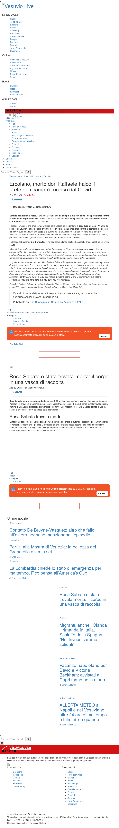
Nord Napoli (17, 152)
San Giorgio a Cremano (22, 135)
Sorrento (14, 45)
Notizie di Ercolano (43, 176)
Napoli (13, 18)
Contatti (18, 116)
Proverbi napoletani (19, 74)
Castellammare (17, 36)
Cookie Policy (19, 786)
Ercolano (14, 24)
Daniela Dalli (29, 195)
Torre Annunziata (18, 47)
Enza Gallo (17, 556)
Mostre (13, 88)
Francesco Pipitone (20, 578)
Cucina (13, 106)
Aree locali (10, 120)
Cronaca (17, 318)
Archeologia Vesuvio (19, 59)
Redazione (18, 774)
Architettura (15, 62)
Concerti (14, 85)
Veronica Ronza (69, 684)
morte (41, 312)
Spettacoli (14, 91)
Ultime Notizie (19, 324)
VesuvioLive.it (15, 176)
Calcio (13, 103)
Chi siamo (17, 771)
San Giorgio (15, 30)
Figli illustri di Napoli (19, 68)
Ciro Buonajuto (38, 302)
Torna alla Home (59, 354)
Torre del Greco (17, 21)
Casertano (15, 50)
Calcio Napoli (12, 167)
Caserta (15, 155)
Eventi (8, 164)
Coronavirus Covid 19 (28, 312)
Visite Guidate (16, 94)
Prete (46, 312)
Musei (13, 71)
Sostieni (18, 113)
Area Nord (15, 33)
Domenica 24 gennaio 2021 (67, 302)
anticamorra (12, 312)
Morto (12, 475)
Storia (13, 77)
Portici (13, 27)
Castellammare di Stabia (23, 141)
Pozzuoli (14, 42)
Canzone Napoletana (20, 65)
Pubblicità (17, 783)
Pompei (13, 39)
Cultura (9, 158)
